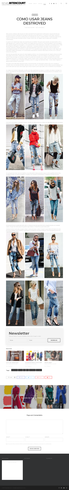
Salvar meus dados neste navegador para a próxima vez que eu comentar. (29, 444)
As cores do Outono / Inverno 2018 (33, 362)
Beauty (35, 3)
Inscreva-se (54, 340)
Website (47, 437)
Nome (8, 437)
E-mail (27, 437)
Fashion (30, 3)
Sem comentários (40, 27)
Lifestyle (40, 3)
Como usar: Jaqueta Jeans (12, 362)
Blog (45, 3)
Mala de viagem (48, 362)
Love (12, 377)
